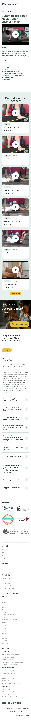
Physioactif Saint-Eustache (8, 588)
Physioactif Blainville (7, 586)
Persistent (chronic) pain (8, 659)
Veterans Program (6, 689)
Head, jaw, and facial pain (8, 600)
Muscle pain (4, 635)
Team (3, 552)
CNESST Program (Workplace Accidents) (12, 696)
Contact (4, 558)
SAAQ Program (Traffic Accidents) (10, 694)
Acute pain (4, 638)
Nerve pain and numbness (8, 657)
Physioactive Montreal (7, 581)
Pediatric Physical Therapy (8, 678)
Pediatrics (10, 11)
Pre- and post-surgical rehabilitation (10, 664)
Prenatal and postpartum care (9, 673)
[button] (27, 4)
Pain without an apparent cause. (10, 630)
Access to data (18, 708)
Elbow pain (4, 607)
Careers (3, 555)
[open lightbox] (15, 34)
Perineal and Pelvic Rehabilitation (10, 670)
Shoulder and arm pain (7, 604)
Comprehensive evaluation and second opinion (13, 662)
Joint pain (4, 628)
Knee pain (4, 617)
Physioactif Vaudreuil (7, 578)
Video (3, 11)
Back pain (4, 612)
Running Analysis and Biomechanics (11, 683)
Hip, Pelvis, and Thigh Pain (8, 614)
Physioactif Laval (6, 583)
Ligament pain (5, 643)
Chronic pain (5, 633)
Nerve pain (4, 640)
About (3, 549)
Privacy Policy (10, 708)
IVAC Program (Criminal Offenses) (10, 691)
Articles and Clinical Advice (8, 567)
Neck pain (4, 602)
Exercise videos (5, 569)
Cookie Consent (26, 708)
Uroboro (27, 715)
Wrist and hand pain (6, 609)
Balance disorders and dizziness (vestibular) (12, 675)
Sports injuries (5, 680)
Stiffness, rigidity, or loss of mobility (10, 654)
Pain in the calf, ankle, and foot (9, 619)
